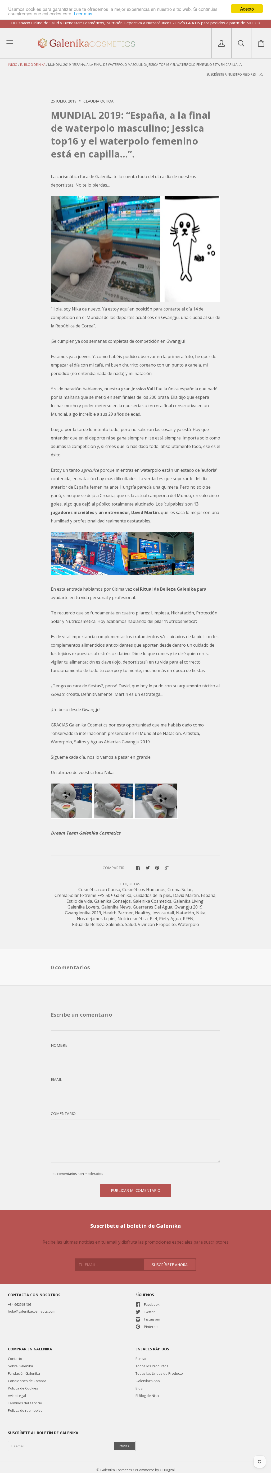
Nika (200, 913)
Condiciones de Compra (27, 1380)
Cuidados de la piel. (152, 895)
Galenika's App (148, 1380)
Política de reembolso (25, 1410)
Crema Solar (180, 889)
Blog (139, 1388)
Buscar (141, 1358)
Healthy (142, 913)
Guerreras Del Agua (152, 907)
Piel (153, 918)
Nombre (59, 1045)
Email (56, 1079)
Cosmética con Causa (99, 889)
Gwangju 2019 (188, 907)
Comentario (63, 1113)
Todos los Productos (152, 1366)
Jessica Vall (163, 913)
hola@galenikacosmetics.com (31, 1311)
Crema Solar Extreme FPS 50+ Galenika (93, 895)
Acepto (247, 8)
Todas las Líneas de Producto (159, 1373)
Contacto (15, 1358)
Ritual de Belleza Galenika (97, 924)
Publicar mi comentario (135, 1190)
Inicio (12, 64)
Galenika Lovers (83, 907)
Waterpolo (188, 924)
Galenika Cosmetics (152, 901)
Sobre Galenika (20, 1366)
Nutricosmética (133, 918)
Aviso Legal (17, 1395)
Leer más (83, 13)
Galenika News (116, 907)
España (208, 895)
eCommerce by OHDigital (155, 1469)
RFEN (188, 918)
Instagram (152, 1319)
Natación (185, 913)
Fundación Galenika (24, 1373)
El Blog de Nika (33, 64)
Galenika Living (188, 901)
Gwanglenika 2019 (83, 913)
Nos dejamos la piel (96, 918)
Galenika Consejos (112, 901)
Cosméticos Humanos (143, 889)
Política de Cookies (23, 1388)
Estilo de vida (79, 901)
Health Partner (118, 913)
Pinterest (151, 1326)
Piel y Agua (170, 918)
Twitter (149, 1311)
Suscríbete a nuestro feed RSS (231, 74)
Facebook (152, 1304)
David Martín (186, 895)
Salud (130, 924)
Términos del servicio (25, 1403)
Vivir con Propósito (157, 924)
